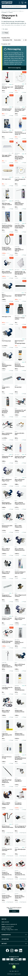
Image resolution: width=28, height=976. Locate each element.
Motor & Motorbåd (6, 11)
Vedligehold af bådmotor (17, 11)
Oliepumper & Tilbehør (7, 12)
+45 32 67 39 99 (10, 926)
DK (15, 971)
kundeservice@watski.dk (11, 924)
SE (10, 971)
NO (13, 971)
